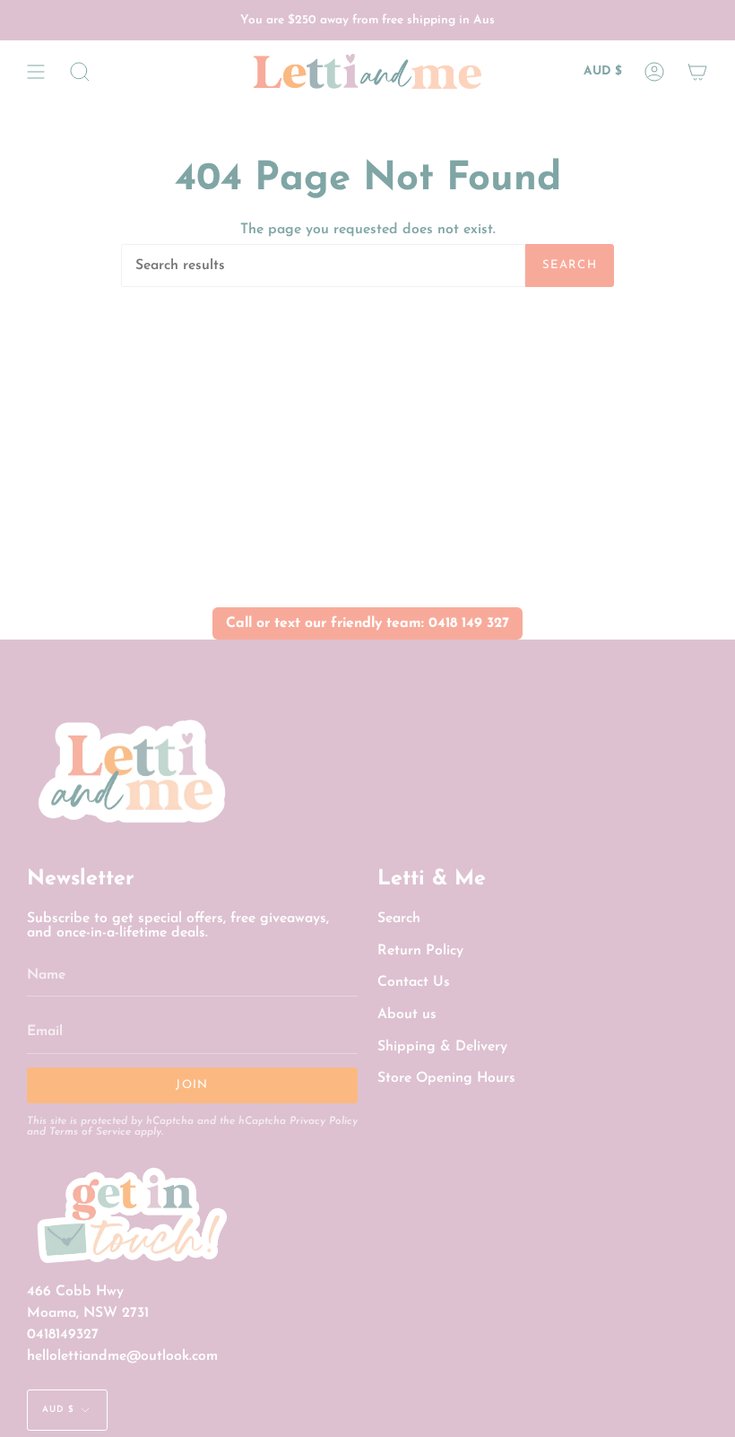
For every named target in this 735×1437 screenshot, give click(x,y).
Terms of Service (90, 1132)
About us (407, 1014)
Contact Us (413, 982)
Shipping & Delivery (442, 1047)
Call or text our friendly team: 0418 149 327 (367, 623)
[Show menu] (35, 71)
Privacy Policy (324, 1121)
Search (569, 265)
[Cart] (697, 71)
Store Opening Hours (446, 1078)
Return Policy (420, 951)
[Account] (654, 71)
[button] (80, 71)
